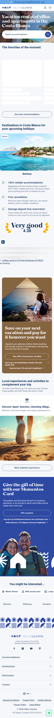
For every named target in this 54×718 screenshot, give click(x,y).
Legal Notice (34, 705)
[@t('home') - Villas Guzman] (17, 7)
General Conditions (11, 700)
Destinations (8, 666)
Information (8, 675)
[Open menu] (50, 7)
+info (42, 2)
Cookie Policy (29, 700)
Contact (6, 684)
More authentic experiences (27, 468)
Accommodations (11, 657)
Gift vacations (27, 513)
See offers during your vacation (27, 356)
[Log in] (45, 7)
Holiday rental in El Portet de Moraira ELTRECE (22, 260)
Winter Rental (12, 591)
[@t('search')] (48, 34)
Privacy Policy (20, 705)
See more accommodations (27, 114)
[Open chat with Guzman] (49, 713)
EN (28, 694)
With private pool (32, 591)
